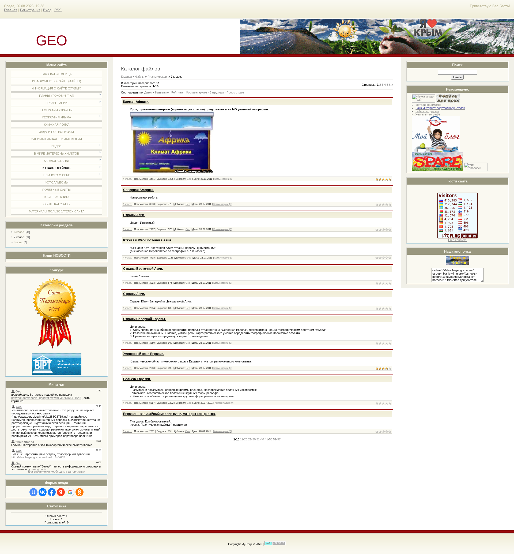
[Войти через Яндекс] (61, 492)
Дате (147, 92)
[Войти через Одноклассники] (79, 492)
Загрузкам (217, 92)
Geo (189, 179)
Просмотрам (235, 92)
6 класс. (19, 232)
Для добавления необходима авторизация (56, 471)
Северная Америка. (138, 190)
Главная (10, 10)
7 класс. (19, 237)
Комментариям (196, 92)
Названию (162, 92)
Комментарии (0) (223, 179)
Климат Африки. (136, 102)
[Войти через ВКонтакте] (43, 492)
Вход (47, 10)
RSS (58, 10)
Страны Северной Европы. (144, 319)
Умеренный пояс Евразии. (143, 354)
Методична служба (428, 104)
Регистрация (30, 10)
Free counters (457, 240)
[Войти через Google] (70, 492)
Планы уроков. (158, 76)
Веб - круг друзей (427, 111)
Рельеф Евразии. (137, 379)
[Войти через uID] (33, 492)
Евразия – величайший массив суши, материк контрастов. (169, 414)
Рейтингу (177, 92)
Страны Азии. (134, 215)
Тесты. (18, 242)
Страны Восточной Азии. (143, 269)
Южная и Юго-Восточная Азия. (147, 240)
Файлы (139, 76)
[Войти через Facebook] (52, 492)
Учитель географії (427, 114)
